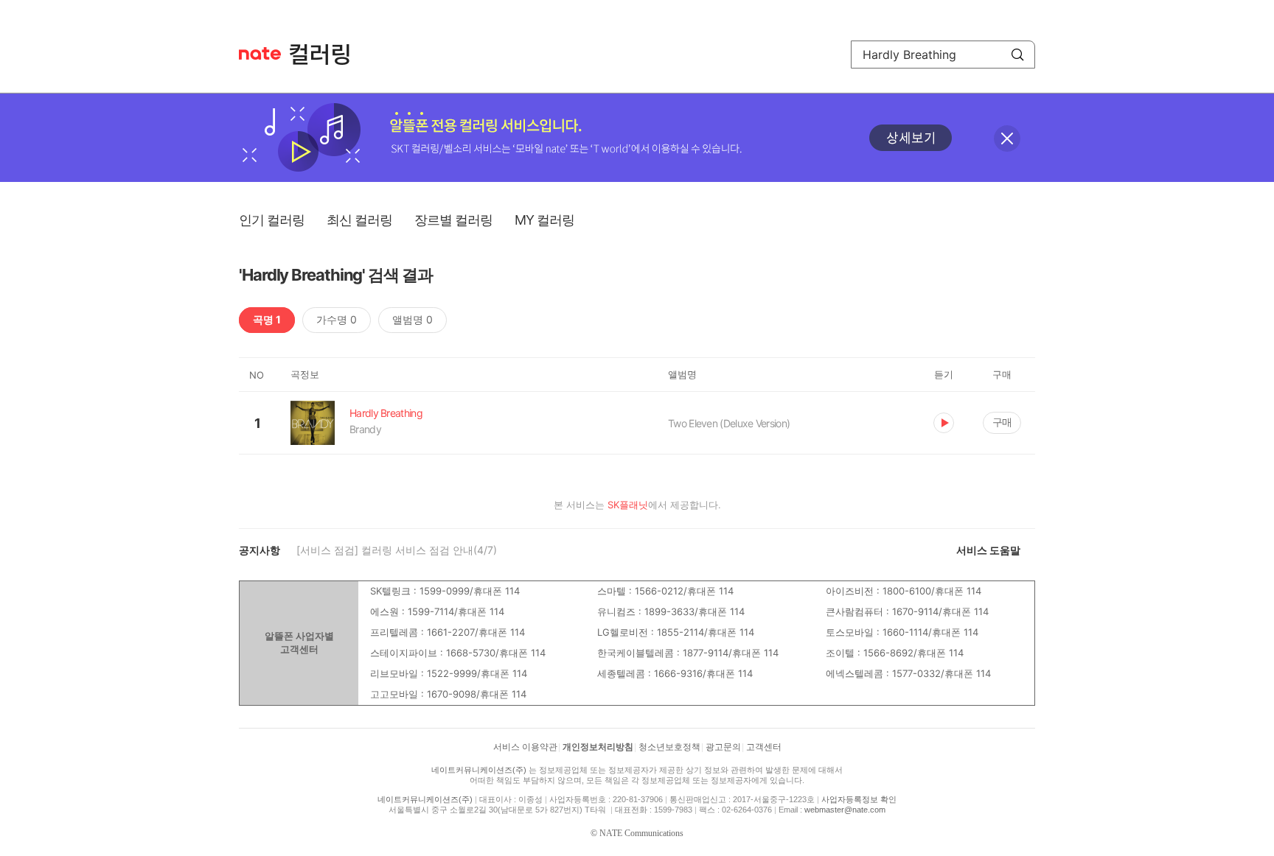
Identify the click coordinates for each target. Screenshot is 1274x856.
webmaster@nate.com (844, 809)
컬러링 (326, 54)
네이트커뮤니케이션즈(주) (478, 769)
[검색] (1017, 55)
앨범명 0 (412, 319)
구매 (1002, 421)
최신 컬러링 (359, 220)
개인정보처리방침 (598, 747)
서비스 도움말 (988, 550)
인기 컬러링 (271, 220)
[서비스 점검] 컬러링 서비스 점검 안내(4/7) (396, 550)
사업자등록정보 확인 (859, 799)
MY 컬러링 (544, 220)
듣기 (943, 423)
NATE (260, 53)
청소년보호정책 (669, 747)
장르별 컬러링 (453, 220)
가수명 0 (336, 319)
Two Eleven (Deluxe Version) (729, 423)
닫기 (1007, 138)
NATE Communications (641, 833)
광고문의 (723, 747)
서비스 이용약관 (525, 747)
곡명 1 (267, 319)
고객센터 (764, 747)
